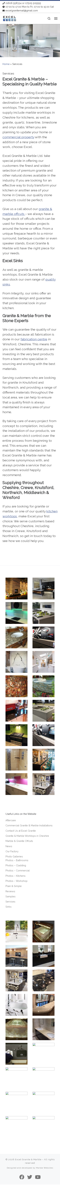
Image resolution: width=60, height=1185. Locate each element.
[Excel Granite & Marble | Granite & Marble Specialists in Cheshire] (9, 18)
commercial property (18, 137)
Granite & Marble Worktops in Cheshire (27, 835)
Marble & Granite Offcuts (19, 841)
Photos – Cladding (16, 865)
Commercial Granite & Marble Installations (29, 825)
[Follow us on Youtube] (38, 1177)
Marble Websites (44, 1168)
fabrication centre (33, 339)
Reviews (10, 891)
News (9, 846)
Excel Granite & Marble (28, 1159)
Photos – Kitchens (16, 875)
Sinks (9, 906)
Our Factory (12, 851)
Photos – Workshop (17, 881)
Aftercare (11, 820)
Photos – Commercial (18, 870)
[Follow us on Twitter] (29, 1177)
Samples (11, 896)
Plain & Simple (14, 886)
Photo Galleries (14, 856)
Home (6, 64)
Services (10, 901)
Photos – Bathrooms (17, 860)
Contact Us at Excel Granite (21, 830)
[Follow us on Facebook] (21, 1177)
